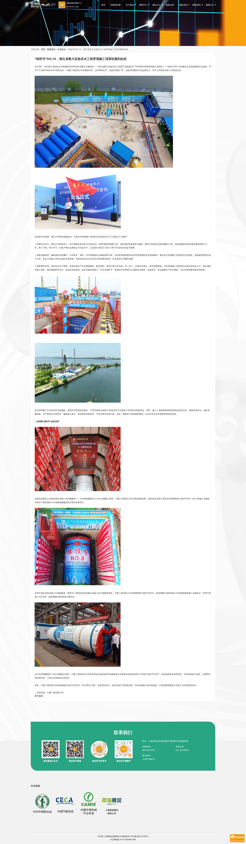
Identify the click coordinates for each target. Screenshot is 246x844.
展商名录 (170, 4)
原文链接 (39, 695)
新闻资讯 (51, 49)
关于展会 (130, 4)
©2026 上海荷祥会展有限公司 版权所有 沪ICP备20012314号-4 (123, 836)
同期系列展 (115, 4)
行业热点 (61, 49)
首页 (103, 4)
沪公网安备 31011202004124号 (123, 839)
